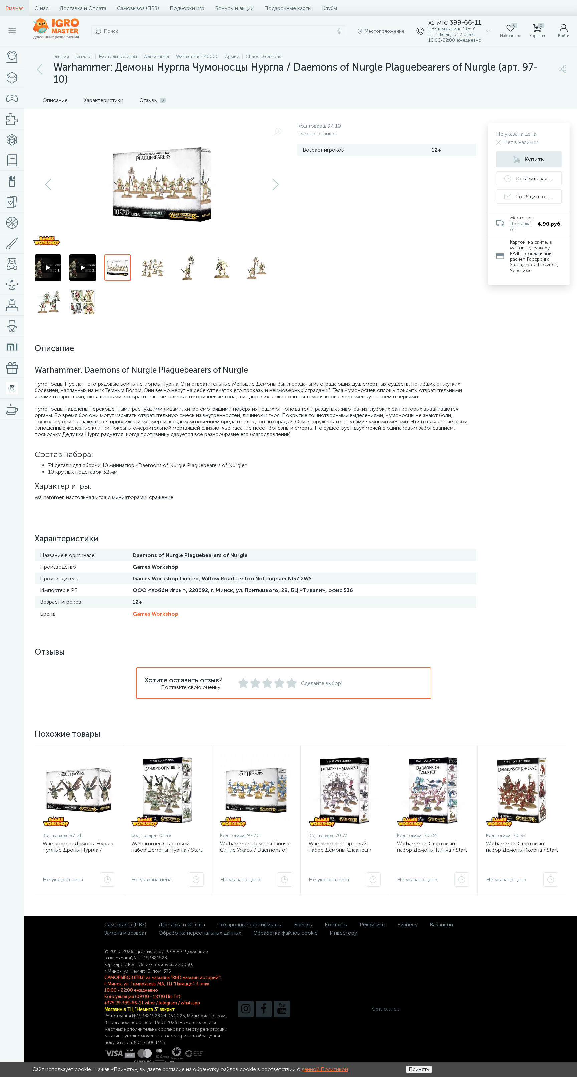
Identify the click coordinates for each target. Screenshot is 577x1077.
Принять (419, 1069)
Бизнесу (407, 924)
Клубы (329, 8)
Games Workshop (155, 614)
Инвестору (343, 933)
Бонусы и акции (234, 8)
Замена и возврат (125, 933)
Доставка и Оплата (82, 8)
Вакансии (441, 924)
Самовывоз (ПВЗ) (138, 8)
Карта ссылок (385, 1009)
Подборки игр (187, 8)
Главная (14, 8)
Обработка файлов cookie (285, 933)
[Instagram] (246, 1009)
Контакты (336, 924)
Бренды (303, 924)
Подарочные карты (287, 8)
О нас (41, 8)
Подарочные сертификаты (249, 924)
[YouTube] (282, 1009)
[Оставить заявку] (107, 879)
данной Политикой (324, 1069)
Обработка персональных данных (200, 933)
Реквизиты (372, 924)
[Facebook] (264, 1009)
